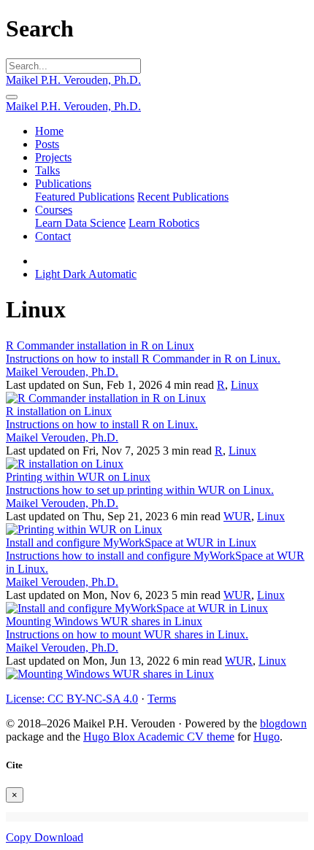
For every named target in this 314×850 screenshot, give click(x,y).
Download (58, 837)
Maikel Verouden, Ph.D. (62, 372)
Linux (245, 385)
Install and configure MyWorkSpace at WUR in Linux (131, 542)
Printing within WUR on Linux (78, 477)
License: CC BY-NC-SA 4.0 (72, 698)
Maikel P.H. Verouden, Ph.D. (73, 80)
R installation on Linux (59, 411)
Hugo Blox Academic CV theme (158, 736)
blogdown (283, 723)
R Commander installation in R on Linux (100, 345)
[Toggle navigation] (12, 97)
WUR (237, 516)
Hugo (266, 736)
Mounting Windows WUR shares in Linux (104, 621)
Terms (162, 698)
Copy (20, 837)
